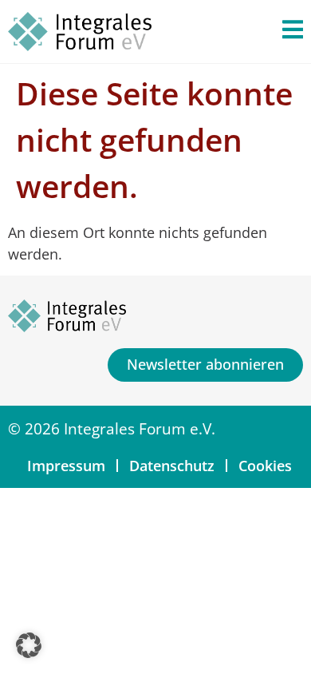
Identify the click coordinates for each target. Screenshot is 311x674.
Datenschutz (172, 465)
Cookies (265, 465)
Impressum (66, 465)
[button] (28, 645)
